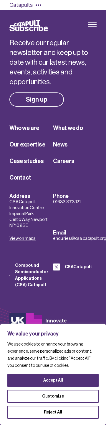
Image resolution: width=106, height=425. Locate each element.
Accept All (53, 380)
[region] (53, 374)
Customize (53, 396)
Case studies (26, 161)
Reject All (53, 412)
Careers (63, 161)
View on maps (22, 238)
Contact (20, 178)
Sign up (36, 99)
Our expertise (27, 145)
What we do (68, 128)
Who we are (24, 128)
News (60, 145)
